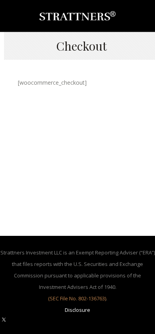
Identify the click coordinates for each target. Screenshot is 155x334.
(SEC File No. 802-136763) (77, 298)
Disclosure (77, 309)
